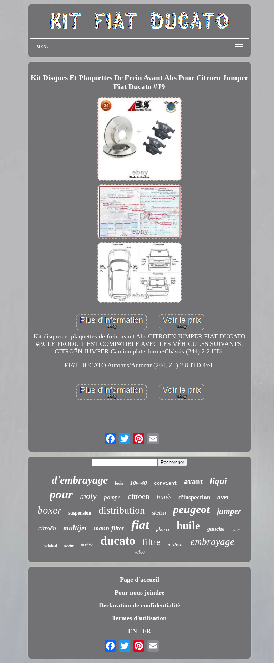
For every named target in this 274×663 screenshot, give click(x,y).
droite (69, 545)
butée (164, 497)
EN (132, 630)
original (50, 545)
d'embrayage (80, 480)
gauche (215, 529)
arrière (87, 544)
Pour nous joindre (139, 592)
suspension (79, 513)
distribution (121, 510)
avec (223, 497)
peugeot (191, 509)
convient (165, 483)
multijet (75, 528)
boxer (49, 510)
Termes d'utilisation (139, 618)
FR (146, 630)
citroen (138, 496)
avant (193, 481)
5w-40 (236, 530)
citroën (47, 528)
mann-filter (109, 528)
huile (188, 525)
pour (61, 494)
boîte (119, 483)
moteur (175, 544)
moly (88, 496)
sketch (159, 513)
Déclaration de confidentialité (139, 605)
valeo (139, 552)
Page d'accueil (139, 579)
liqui (218, 481)
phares (162, 529)
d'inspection (194, 497)
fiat (140, 525)
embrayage (212, 541)
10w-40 (138, 483)
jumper (229, 511)
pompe (112, 497)
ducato (117, 540)
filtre (151, 542)
